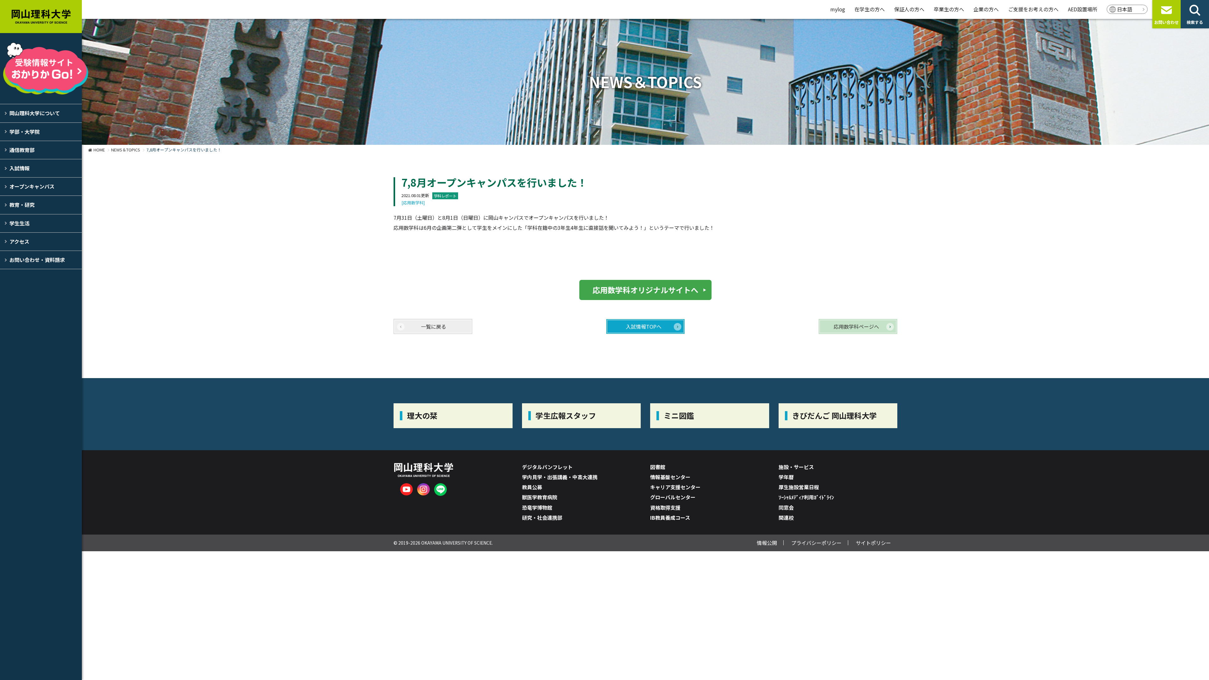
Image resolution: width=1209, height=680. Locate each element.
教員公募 (532, 487)
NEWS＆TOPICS (125, 150)
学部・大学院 (24, 131)
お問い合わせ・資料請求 (37, 260)
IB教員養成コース (670, 517)
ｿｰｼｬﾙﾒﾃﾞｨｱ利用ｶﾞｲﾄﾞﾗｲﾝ (806, 497)
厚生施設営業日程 (799, 487)
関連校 (786, 517)
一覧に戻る (433, 326)
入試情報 (19, 168)
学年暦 (786, 477)
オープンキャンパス (31, 186)
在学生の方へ (869, 9)
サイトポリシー (873, 543)
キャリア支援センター (675, 487)
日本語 (1124, 9)
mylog (837, 9)
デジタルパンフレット (547, 467)
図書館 (657, 467)
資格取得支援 (665, 507)
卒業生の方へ (949, 9)
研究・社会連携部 (542, 517)
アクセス (19, 241)
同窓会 (786, 507)
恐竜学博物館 (537, 507)
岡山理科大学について (34, 113)
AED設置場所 (1082, 9)
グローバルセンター (672, 497)
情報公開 (767, 543)
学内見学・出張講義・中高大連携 (560, 477)
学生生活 (19, 223)
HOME (99, 150)
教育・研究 (22, 204)
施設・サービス (796, 467)
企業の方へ (986, 9)
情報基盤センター (670, 477)
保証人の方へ (909, 9)
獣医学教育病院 (539, 497)
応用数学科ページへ (856, 326)
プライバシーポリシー (816, 543)
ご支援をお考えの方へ (1033, 9)
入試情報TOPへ (643, 326)
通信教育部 (22, 150)
